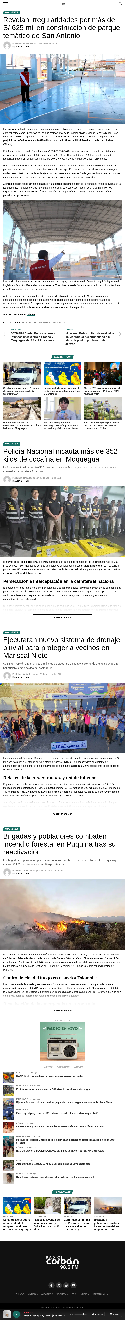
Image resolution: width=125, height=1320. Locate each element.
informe (31, 314)
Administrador (22, 46)
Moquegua (45, 323)
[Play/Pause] (16, 1314)
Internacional (100, 1294)
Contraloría (30, 323)
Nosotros (47, 1294)
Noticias (33, 1294)
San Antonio (60, 323)
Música (84, 1294)
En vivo (20, 1294)
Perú (74, 1294)
